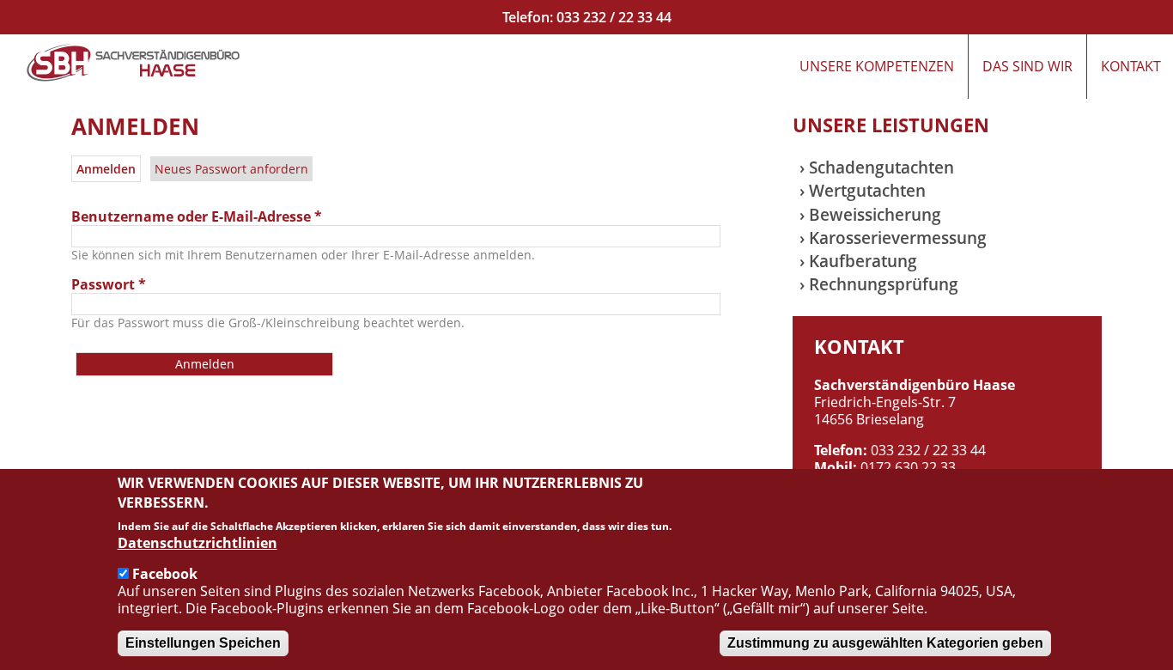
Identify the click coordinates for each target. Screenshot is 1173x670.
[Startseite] (133, 62)
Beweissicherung (875, 214)
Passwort (108, 284)
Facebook (165, 573)
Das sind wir (1027, 66)
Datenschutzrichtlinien (197, 542)
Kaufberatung (863, 260)
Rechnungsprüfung (883, 283)
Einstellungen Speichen (203, 643)
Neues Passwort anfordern (231, 169)
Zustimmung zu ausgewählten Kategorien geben (885, 643)
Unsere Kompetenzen (876, 66)
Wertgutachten (867, 190)
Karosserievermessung (898, 237)
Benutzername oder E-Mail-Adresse (196, 216)
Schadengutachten (881, 167)
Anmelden (108, 169)
